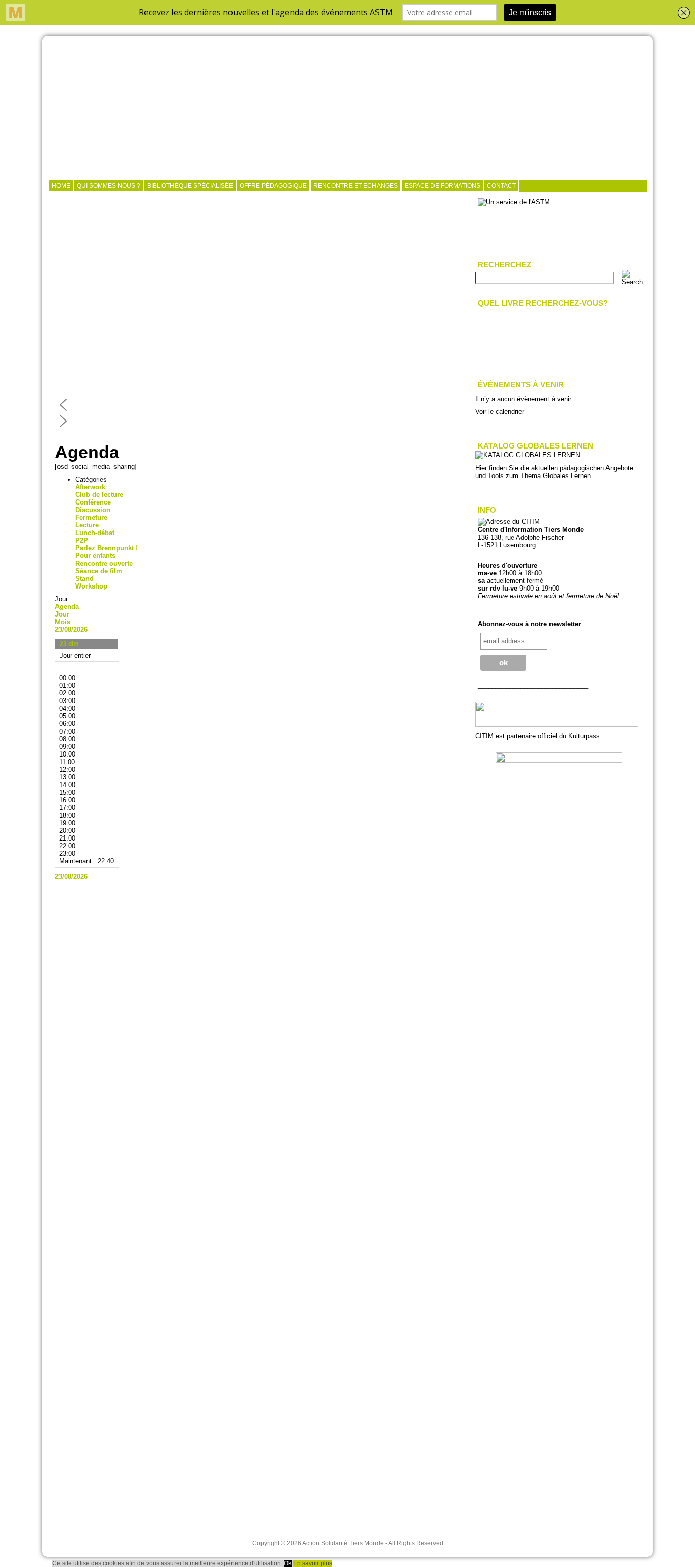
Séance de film (98, 571)
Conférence (93, 502)
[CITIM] (347, 107)
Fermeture (91, 517)
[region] (258, 313)
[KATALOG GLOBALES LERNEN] (527, 455)
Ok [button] (288, 1563)
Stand (84, 578)
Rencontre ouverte (104, 563)
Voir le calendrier (499, 411)
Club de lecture (99, 494)
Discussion (92, 510)
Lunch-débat (94, 533)
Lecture (87, 525)
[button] (258, 405)
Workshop (91, 586)
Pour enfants (95, 555)
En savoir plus (312, 1563)
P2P (81, 540)
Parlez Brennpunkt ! (106, 548)
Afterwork (90, 487)
